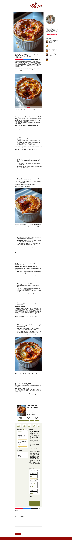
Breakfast (22, 10)
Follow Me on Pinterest (52, 34)
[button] (26, 431)
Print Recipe (28, 414)
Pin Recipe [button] (33, 414)
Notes (39, 426)
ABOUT (40, 10)
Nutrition (34, 426)
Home (18, 10)
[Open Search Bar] (54, 11)
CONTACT (44, 10)
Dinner (27, 10)
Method (29, 426)
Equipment (24, 426)
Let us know (31, 503)
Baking (17, 510)
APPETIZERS (31, 10)
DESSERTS (36, 10)
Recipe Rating (17, 516)
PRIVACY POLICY (50, 10)
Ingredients (18, 426)
